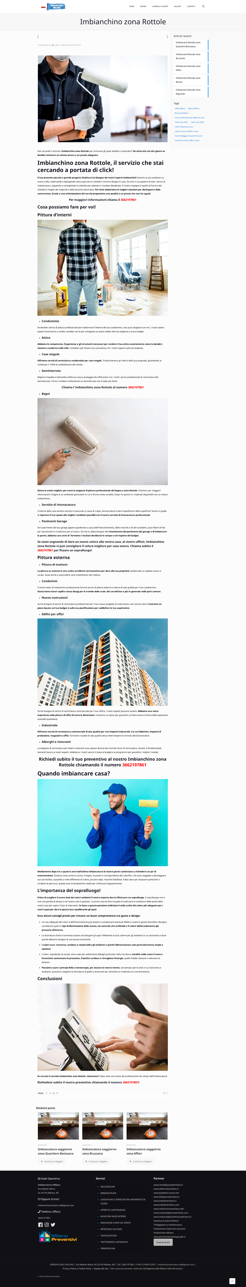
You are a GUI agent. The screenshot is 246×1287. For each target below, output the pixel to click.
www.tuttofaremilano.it (165, 1200)
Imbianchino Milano (163, 1232)
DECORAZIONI (108, 1186)
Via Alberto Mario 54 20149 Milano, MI (95, 1264)
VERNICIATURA (108, 1248)
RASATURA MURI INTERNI (113, 1216)
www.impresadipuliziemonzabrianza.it (172, 1216)
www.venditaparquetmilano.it (168, 1184)
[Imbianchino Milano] (53, 6)
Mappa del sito (101, 1268)
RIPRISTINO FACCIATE (111, 1229)
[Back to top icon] (232, 1281)
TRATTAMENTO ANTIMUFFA (114, 1242)
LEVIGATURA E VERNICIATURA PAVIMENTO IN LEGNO (123, 1201)
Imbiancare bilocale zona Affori (188, 68)
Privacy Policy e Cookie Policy (77, 1268)
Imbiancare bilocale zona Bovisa (188, 79)
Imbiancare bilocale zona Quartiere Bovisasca (188, 44)
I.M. (56, 44)
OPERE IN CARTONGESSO (113, 1209)
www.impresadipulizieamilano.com (171, 1212)
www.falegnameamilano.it (166, 1196)
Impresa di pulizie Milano (166, 1220)
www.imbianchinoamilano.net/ (169, 1208)
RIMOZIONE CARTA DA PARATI (116, 1222)
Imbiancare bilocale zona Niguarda (188, 91)
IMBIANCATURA (108, 1193)
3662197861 (128, 200)
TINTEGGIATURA (109, 1235)
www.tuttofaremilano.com (166, 1204)
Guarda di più (163, 1242)
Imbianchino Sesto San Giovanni (169, 1228)
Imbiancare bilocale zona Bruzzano (188, 56)
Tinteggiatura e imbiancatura (168, 1224)
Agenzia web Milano (157, 1268)
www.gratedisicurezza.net (166, 1192)
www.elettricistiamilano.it (166, 1188)
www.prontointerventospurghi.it (169, 1236)
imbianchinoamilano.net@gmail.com (56, 1205)
